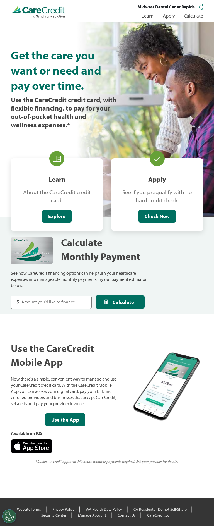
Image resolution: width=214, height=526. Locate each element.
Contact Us (127, 515)
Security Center (54, 515)
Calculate (123, 302)
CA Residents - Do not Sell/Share (160, 509)
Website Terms (29, 509)
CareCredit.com (160, 515)
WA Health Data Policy (104, 509)
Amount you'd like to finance (43, 299)
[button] (201, 6)
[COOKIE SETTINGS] (9, 516)
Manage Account (92, 515)
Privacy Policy (63, 509)
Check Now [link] (157, 216)
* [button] (68, 125)
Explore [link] (56, 216)
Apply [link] (169, 16)
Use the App (65, 420)
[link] (39, 12)
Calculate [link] (193, 16)
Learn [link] (148, 16)
